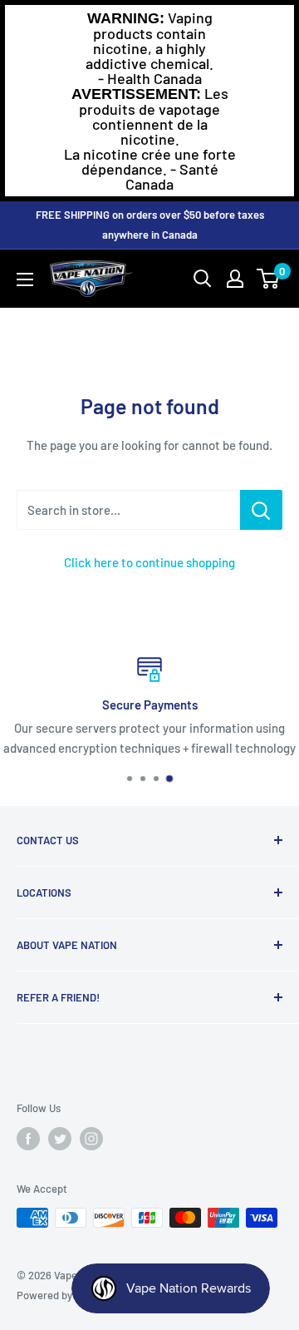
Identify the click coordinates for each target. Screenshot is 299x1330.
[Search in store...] (261, 510)
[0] (268, 279)
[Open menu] (25, 279)
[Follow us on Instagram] (91, 1138)
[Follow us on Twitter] (59, 1138)
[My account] (235, 278)
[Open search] (203, 278)
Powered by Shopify (63, 1295)
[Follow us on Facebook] (28, 1138)
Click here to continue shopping (149, 562)
